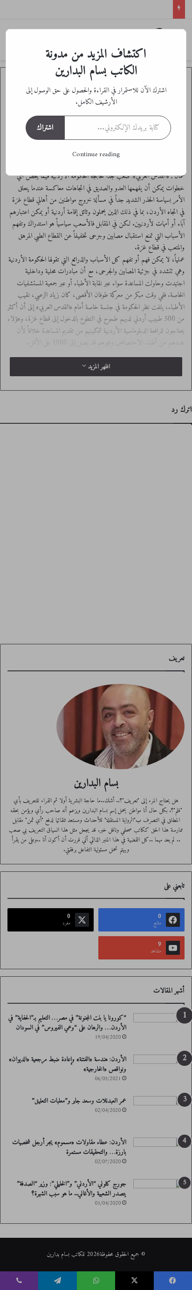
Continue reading (96, 154)
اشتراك (45, 127)
